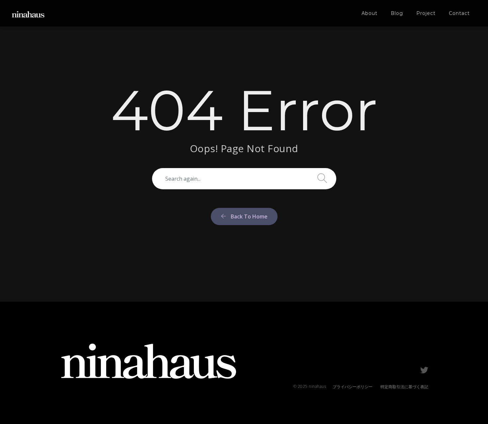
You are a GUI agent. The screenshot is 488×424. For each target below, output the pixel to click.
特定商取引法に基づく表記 (404, 387)
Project (426, 13)
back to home (248, 216)
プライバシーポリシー (352, 387)
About (369, 13)
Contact (459, 13)
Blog (397, 13)
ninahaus (317, 386)
